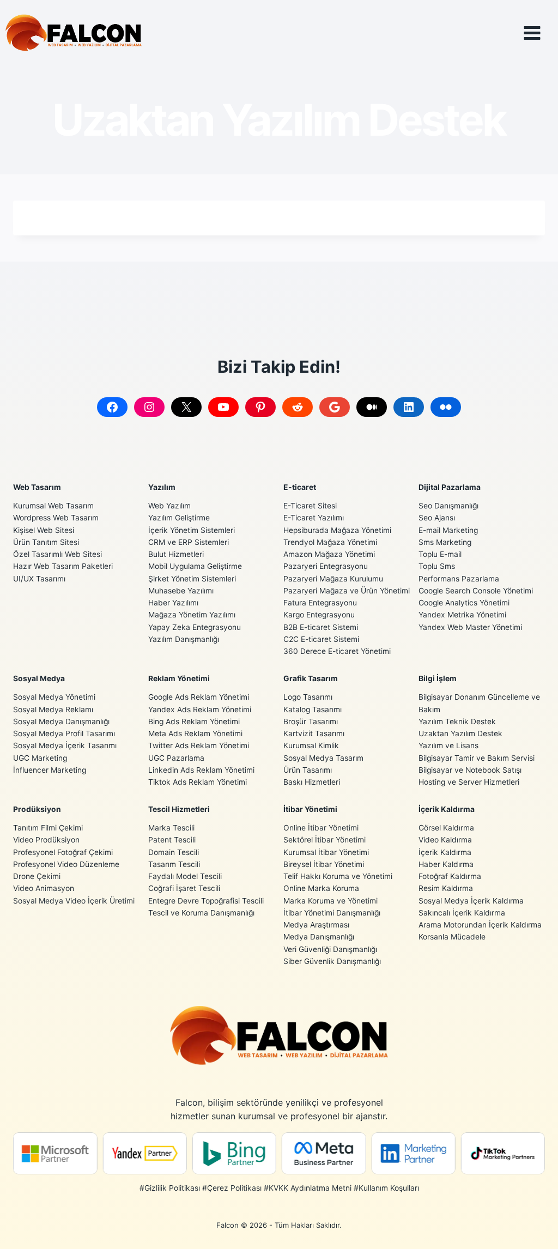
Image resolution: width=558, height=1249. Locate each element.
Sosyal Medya (39, 678)
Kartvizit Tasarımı (313, 733)
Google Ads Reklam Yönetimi (198, 697)
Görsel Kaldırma (446, 827)
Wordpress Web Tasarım (56, 517)
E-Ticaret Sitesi (310, 505)
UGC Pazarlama (176, 758)
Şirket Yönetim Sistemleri (192, 578)
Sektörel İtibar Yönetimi (324, 839)
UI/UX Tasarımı (39, 578)
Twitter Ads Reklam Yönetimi (198, 745)
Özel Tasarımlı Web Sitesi (57, 554)
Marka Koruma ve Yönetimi (330, 900)
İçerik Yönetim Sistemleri (191, 530)
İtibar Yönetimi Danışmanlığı (331, 912)
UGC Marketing (40, 758)
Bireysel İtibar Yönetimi (323, 864)
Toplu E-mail (440, 554)
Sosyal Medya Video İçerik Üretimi (74, 900)
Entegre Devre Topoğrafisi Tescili (206, 900)
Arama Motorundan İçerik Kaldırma (480, 924)
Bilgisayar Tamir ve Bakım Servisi (476, 758)
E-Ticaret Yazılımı (313, 517)
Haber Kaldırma (446, 864)
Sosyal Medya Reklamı (53, 709)
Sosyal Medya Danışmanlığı (61, 721)
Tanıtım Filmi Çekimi (48, 827)
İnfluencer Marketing (49, 770)
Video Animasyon (43, 888)
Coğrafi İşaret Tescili (184, 888)
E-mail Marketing (448, 530)
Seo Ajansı (436, 517)
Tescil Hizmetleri (179, 809)
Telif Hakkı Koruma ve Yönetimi (337, 876)
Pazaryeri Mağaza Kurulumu (333, 578)
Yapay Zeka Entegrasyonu (194, 627)
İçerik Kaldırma (446, 809)
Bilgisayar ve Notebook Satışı (469, 770)
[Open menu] (540, 33)
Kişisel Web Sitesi (43, 530)
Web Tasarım (37, 487)
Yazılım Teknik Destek (457, 721)
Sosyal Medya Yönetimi (54, 697)
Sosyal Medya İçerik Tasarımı (65, 745)
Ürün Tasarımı (307, 770)
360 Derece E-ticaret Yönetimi (337, 651)
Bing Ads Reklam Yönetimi (194, 721)
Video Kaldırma (445, 839)
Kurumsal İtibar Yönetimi (326, 852)
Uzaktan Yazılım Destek (460, 733)
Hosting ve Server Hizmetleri (468, 782)
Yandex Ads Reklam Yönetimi (199, 709)
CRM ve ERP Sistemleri (188, 542)
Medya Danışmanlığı (318, 936)
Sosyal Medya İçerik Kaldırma (471, 900)
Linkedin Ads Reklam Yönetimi (201, 770)
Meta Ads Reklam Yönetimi (195, 733)
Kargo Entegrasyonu (319, 614)
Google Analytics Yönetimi (464, 602)
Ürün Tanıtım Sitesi (46, 542)
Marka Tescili (171, 827)
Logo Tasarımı (307, 697)
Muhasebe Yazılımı (181, 590)
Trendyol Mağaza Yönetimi (330, 542)
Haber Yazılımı (173, 602)
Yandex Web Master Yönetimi (470, 627)
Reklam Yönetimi (179, 678)
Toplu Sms (436, 566)
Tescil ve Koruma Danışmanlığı (201, 912)
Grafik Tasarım (310, 678)
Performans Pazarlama (458, 578)
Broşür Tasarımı (310, 721)
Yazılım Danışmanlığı (183, 639)
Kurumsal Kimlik (311, 745)
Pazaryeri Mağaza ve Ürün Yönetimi (346, 590)
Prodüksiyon (37, 809)
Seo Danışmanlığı (448, 505)
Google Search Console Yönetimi (475, 590)
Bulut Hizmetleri (176, 554)
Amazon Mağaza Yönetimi (329, 554)
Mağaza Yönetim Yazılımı (191, 614)
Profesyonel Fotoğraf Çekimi (63, 852)
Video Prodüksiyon (46, 839)
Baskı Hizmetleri (311, 782)
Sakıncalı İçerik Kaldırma (461, 912)
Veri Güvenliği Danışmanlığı (330, 949)
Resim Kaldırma (445, 888)
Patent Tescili (172, 839)
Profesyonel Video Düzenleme (66, 864)
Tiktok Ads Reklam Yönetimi (197, 782)
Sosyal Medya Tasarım (323, 758)
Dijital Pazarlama (449, 487)
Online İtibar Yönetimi (321, 827)
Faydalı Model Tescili (185, 876)
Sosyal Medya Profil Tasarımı (64, 733)
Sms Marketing (444, 542)
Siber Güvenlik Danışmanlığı (332, 961)
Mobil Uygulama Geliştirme (195, 566)
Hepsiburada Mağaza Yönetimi (337, 530)
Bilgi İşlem (437, 678)
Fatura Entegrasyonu (320, 602)
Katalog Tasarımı (312, 709)
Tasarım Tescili (174, 864)
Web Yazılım (169, 505)
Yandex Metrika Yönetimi (462, 614)
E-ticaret (299, 487)
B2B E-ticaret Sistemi (320, 627)
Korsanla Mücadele (452, 936)
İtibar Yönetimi (310, 809)
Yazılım (161, 487)
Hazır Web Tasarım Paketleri (63, 566)
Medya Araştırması (316, 924)
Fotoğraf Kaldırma (449, 876)
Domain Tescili (173, 852)
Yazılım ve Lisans (448, 745)
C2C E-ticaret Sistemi (321, 639)
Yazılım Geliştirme (179, 517)
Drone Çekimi (36, 876)
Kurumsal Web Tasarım (53, 505)
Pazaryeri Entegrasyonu (325, 566)
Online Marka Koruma (321, 888)
